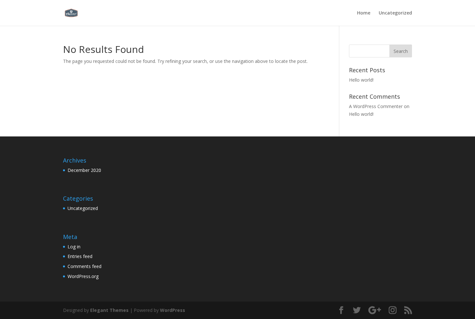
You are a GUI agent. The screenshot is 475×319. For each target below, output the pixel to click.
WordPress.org (83, 276)
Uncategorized (395, 13)
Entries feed (80, 256)
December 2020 (84, 170)
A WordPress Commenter (376, 106)
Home (363, 13)
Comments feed (84, 266)
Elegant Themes (109, 310)
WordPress (172, 310)
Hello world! (361, 80)
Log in (74, 247)
